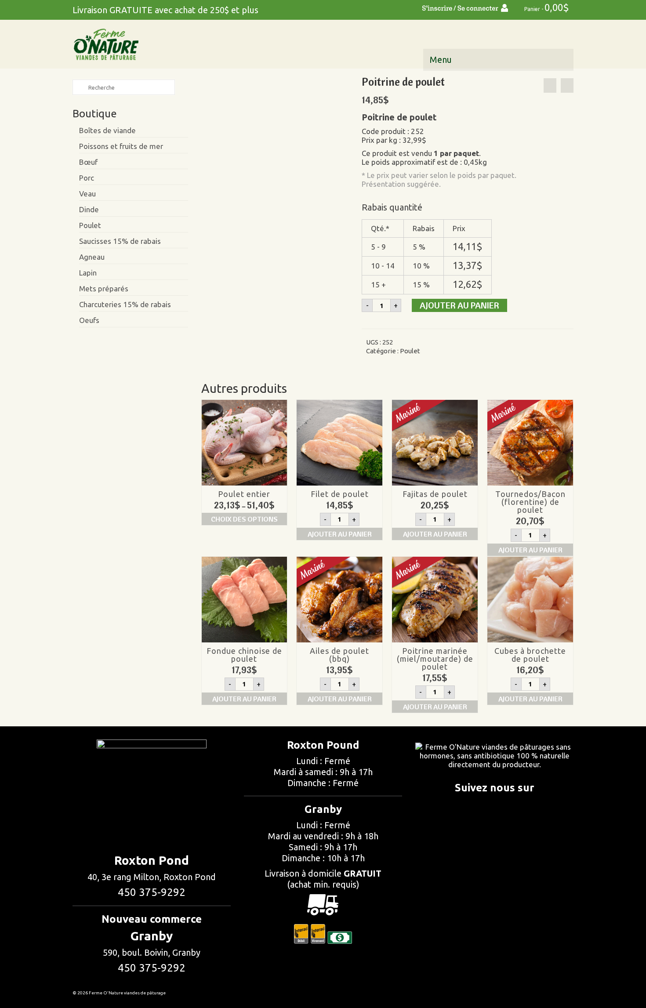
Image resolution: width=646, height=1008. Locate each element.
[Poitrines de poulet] (274, 147)
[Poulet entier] (550, 85)
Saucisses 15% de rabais (120, 241)
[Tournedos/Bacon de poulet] (567, 85)
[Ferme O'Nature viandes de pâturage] (152, 44)
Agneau (92, 257)
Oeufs (89, 320)
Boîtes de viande (107, 130)
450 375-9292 (151, 892)
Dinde (89, 209)
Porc (86, 178)
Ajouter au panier (459, 305)
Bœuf (88, 162)
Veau (87, 193)
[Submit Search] (79, 87)
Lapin (88, 272)
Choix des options (244, 519)
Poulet (410, 351)
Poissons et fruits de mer (121, 146)
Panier (546, 7)
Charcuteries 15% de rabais (125, 304)
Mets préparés (103, 288)
